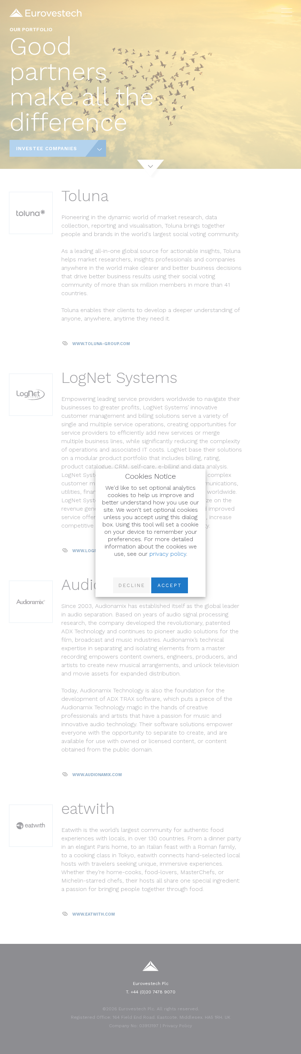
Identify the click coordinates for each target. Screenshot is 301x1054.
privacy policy (167, 553)
